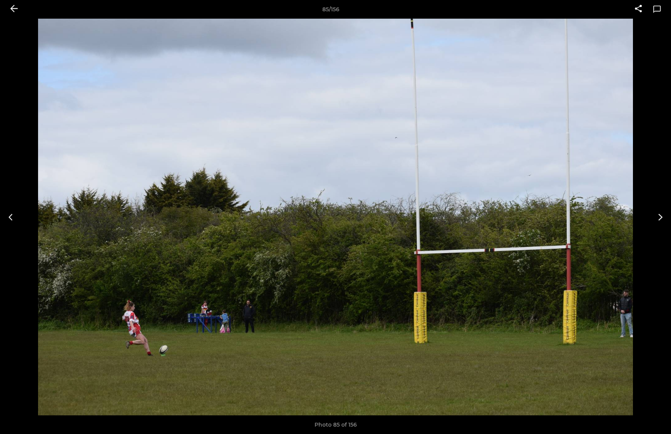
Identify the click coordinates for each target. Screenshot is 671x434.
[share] (638, 9)
